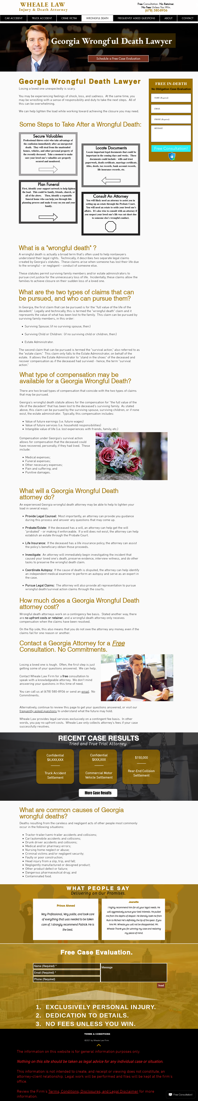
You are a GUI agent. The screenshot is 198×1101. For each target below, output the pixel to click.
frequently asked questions (38, 711)
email (85, 692)
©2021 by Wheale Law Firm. (96, 1040)
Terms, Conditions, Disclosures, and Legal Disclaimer (93, 1091)
